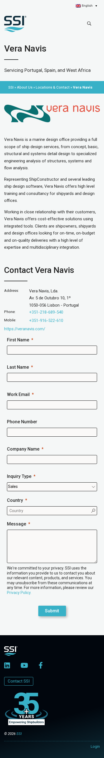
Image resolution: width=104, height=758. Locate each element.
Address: (11, 290)
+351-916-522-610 (46, 320)
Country (15, 500)
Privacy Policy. (19, 592)
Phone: (10, 312)
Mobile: (10, 320)
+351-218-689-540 (46, 312)
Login (95, 746)
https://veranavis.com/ (24, 328)
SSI (19, 734)
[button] (86, 6)
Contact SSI (19, 681)
